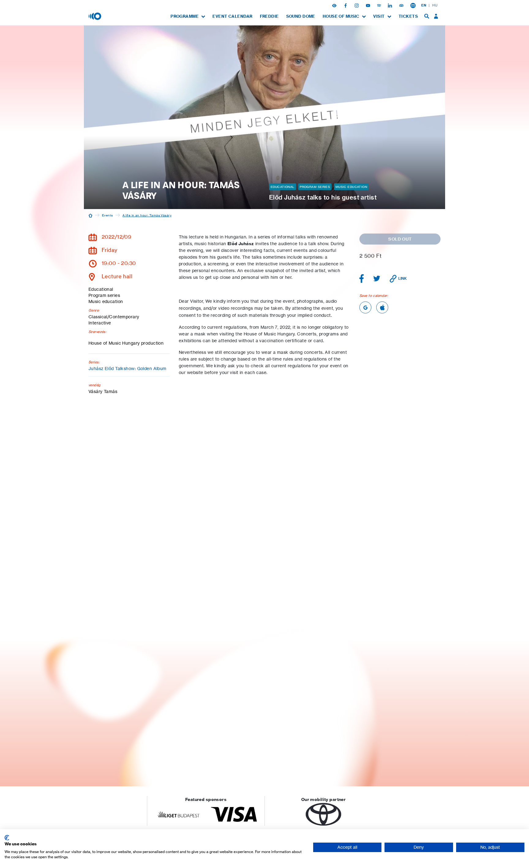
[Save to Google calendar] (365, 307)
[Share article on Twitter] (377, 278)
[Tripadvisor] (402, 5)
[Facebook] (346, 5)
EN (423, 5)
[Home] (90, 215)
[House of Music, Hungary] (95, 16)
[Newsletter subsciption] (413, 5)
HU (434, 5)
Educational (283, 187)
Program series (315, 187)
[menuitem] (188, 16)
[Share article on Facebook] (361, 278)
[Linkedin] (390, 5)
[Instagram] (357, 5)
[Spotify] (379, 5)
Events (107, 215)
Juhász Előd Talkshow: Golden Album (127, 368)
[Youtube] (368, 5)
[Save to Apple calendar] (382, 307)
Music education (351, 187)
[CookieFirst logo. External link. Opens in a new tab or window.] (7, 837)
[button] (335, 5)
